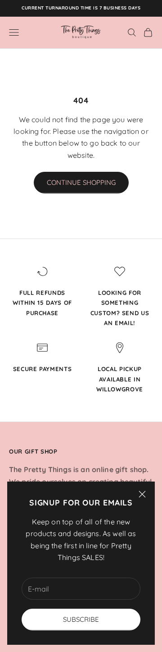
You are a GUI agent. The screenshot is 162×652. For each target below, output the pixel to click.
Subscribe (81, 619)
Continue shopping (81, 182)
